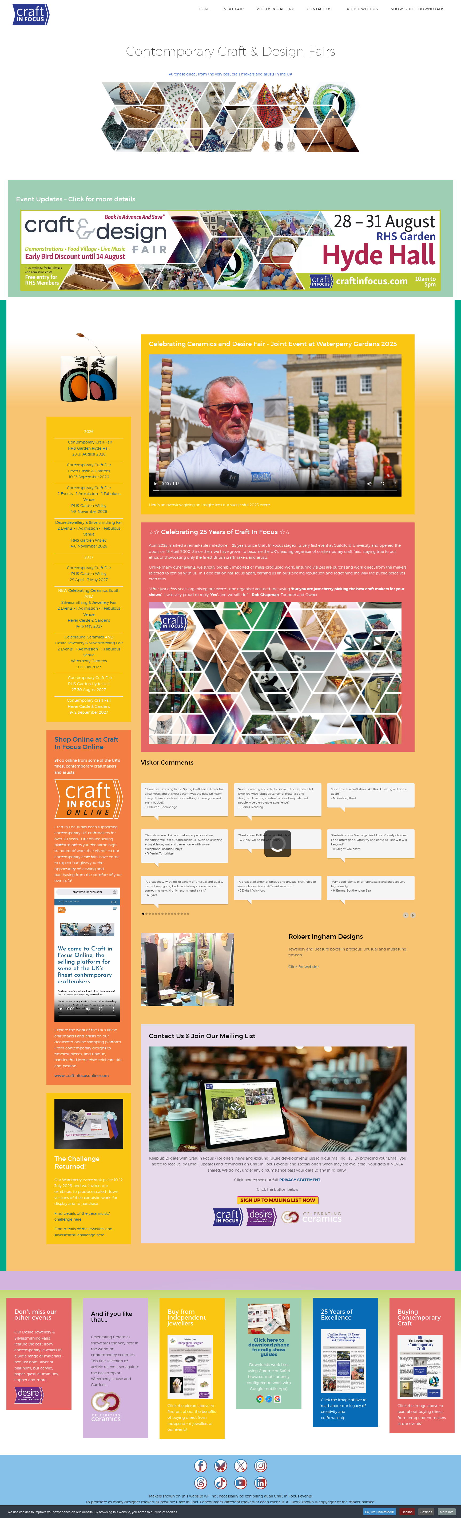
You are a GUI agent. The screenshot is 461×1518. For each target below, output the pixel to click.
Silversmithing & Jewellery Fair (89, 602)
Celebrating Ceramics (84, 637)
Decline (407, 1511)
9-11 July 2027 (89, 667)
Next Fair (234, 9)
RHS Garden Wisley (88, 505)
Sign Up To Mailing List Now (277, 1191)
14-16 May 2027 (88, 626)
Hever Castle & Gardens (89, 471)
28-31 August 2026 (88, 454)
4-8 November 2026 (89, 511)
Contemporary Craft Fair (89, 442)
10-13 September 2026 (89, 476)
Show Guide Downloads (417, 9)
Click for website (303, 957)
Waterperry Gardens (89, 660)
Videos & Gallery (275, 9)
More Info (447, 1511)
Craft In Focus (31, 14)
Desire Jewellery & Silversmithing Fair (89, 522)
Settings (426, 1511)
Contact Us (319, 9)
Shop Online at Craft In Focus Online (86, 743)
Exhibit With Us (361, 9)
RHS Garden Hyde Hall (89, 448)
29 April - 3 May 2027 (89, 579)
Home (205, 9)
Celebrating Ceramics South (94, 590)
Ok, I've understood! (379, 1511)
